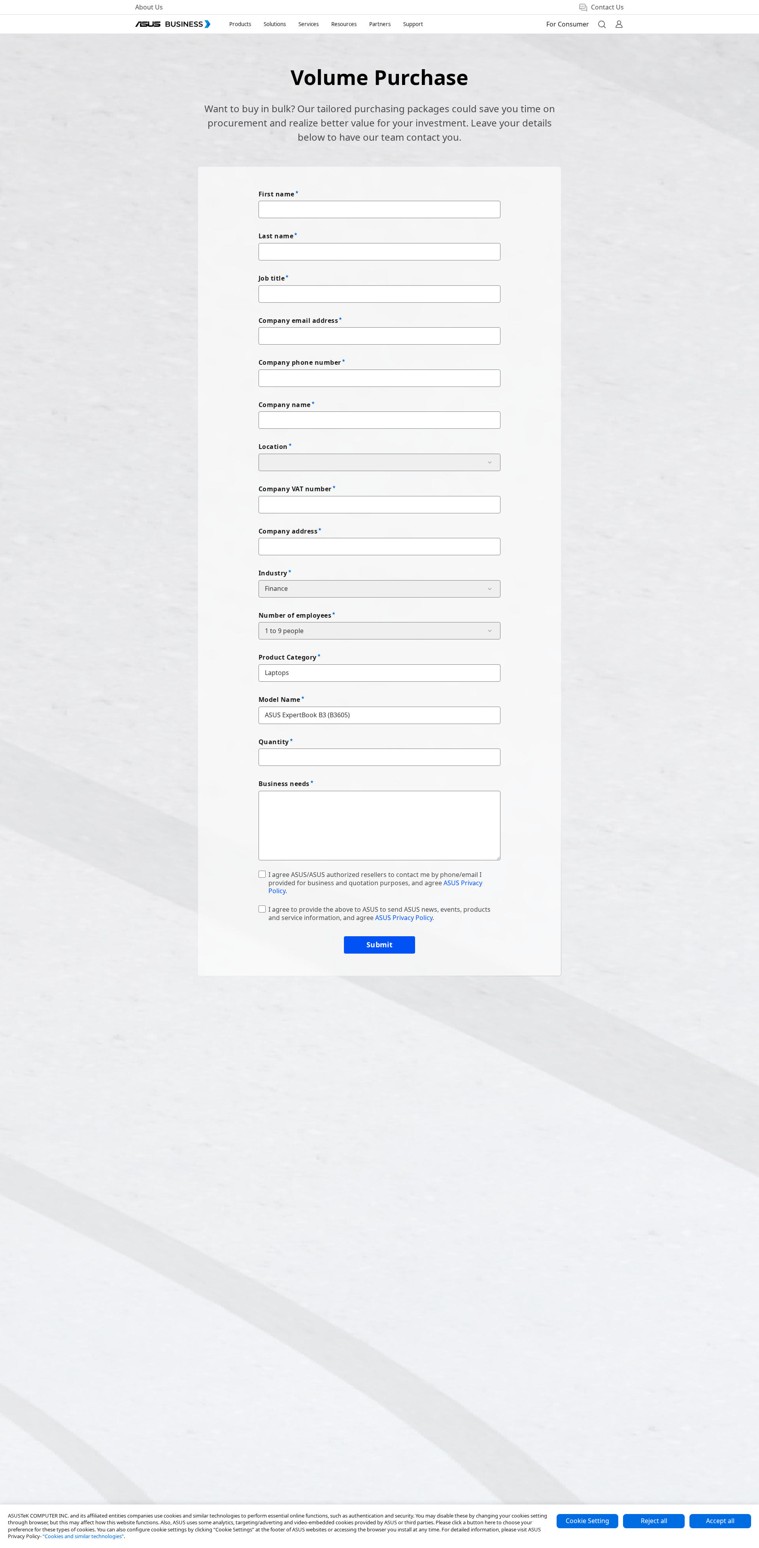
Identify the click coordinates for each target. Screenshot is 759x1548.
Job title (272, 278)
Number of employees (295, 615)
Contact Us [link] (607, 7)
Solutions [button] (275, 24)
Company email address (298, 320)
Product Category (288, 657)
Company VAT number (295, 489)
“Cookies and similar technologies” (83, 1536)
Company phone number (300, 362)
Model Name (279, 699)
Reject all (654, 1520)
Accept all (720, 1520)
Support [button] (413, 24)
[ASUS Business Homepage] (172, 24)
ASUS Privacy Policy (403, 917)
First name (277, 194)
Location (273, 446)
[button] (601, 24)
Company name (285, 404)
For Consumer (567, 24)
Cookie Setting (587, 1520)
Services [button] (308, 24)
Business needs (284, 783)
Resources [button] (344, 24)
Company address (288, 531)
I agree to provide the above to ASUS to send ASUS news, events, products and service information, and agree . (379, 913)
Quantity (274, 741)
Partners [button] (380, 24)
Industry (273, 573)
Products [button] (240, 24)
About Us (149, 7)
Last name (276, 236)
